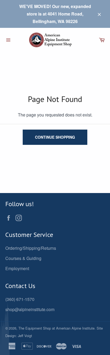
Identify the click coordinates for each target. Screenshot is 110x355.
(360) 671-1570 (19, 299)
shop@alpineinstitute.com (29, 309)
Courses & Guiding (23, 258)
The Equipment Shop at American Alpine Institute (56, 328)
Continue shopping (55, 137)
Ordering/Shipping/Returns (30, 248)
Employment (17, 268)
